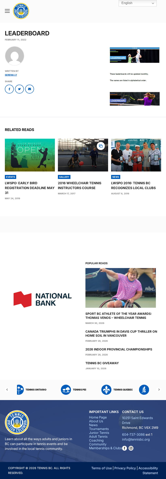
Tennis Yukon (88, 389)
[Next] (158, 389)
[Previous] (7, 389)
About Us (96, 421)
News (93, 425)
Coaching (96, 440)
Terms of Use (101, 468)
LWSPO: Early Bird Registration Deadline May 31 (30, 188)
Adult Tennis (98, 436)
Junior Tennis (99, 433)
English (126, 3)
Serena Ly (11, 74)
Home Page (98, 417)
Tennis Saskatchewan (45, 389)
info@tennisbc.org (136, 439)
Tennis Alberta (132, 389)
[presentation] (30, 155)
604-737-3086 (133, 434)
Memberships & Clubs (105, 448)
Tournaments (99, 429)
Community (97, 444)
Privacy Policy (125, 468)
